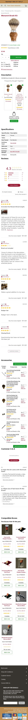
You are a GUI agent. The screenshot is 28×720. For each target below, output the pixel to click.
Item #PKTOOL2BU (15, 151)
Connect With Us (5, 683)
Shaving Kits (17, 10)
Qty (2, 54)
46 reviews (9, 439)
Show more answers (8, 480)
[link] (8, 48)
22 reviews (9, 389)
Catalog (3, 679)
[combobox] (21, 194)
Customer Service (6, 675)
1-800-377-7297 (16, 1)
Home (2, 10)
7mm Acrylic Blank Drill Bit (13, 434)
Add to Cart (7, 552)
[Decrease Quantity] (2, 57)
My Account (4, 668)
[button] (2, 97)
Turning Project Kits (9, 10)
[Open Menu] (2, 5)
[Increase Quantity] (8, 57)
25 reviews (19, 109)
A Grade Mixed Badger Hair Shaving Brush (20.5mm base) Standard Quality (13, 383)
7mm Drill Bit (13, 143)
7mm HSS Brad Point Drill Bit (13, 370)
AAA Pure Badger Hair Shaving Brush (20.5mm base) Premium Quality (12, 397)
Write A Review (14, 185)
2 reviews (9, 428)
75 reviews (9, 375)
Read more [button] (10, 230)
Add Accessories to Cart (19, 364)
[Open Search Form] (5, 5)
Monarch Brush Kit (5, 13)
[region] (13, 173)
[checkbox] (11, 85)
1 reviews (9, 415)
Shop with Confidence (7, 672)
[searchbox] (8, 192)
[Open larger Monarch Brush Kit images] (14, 30)
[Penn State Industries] (14, 5)
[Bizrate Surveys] (10, 718)
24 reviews (8, 101)
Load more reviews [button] (14, 351)
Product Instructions (7, 69)
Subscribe (21, 702)
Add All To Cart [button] (14, 121)
